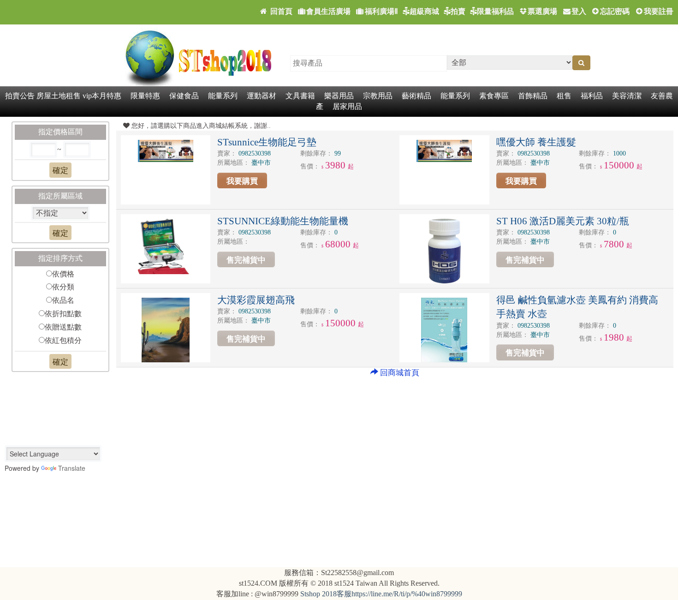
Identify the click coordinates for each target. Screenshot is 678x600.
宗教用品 (378, 96)
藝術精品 (416, 96)
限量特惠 (145, 96)
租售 (564, 96)
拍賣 (458, 11)
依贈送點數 (63, 327)
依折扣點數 (63, 314)
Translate (71, 468)
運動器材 (261, 96)
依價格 (63, 274)
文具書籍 (300, 96)
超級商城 (424, 11)
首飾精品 (532, 96)
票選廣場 (542, 11)
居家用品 (347, 106)
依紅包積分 (63, 340)
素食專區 (494, 96)
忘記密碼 (615, 11)
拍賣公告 (20, 96)
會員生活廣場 (328, 11)
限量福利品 (495, 11)
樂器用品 (339, 96)
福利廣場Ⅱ (381, 11)
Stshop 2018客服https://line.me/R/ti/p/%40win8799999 (381, 594)
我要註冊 (658, 11)
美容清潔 (627, 96)
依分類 (63, 287)
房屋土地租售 (58, 96)
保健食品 (184, 96)
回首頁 (280, 11)
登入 (578, 11)
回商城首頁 (399, 372)
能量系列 (223, 96)
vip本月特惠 (102, 96)
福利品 (592, 96)
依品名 (63, 300)
